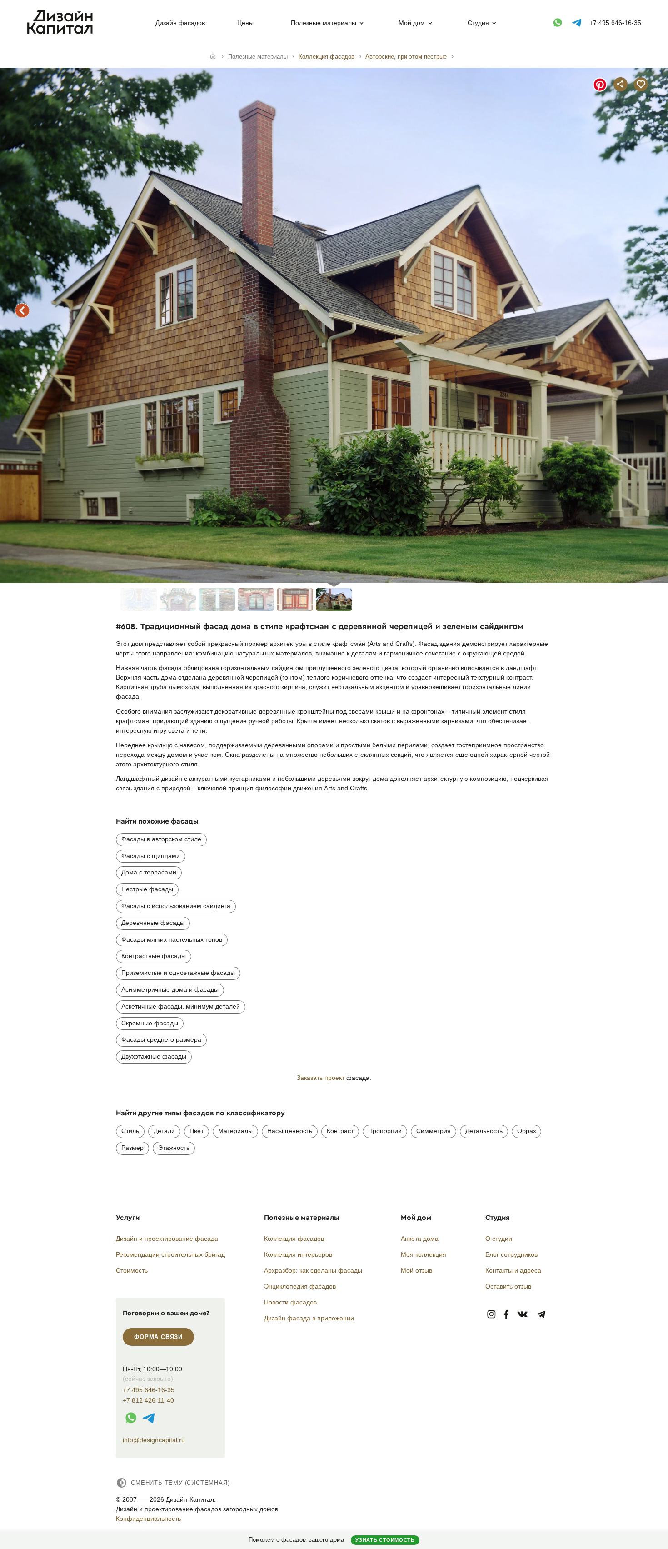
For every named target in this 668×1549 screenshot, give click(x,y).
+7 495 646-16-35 (615, 22)
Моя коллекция (423, 1254)
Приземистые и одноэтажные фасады (178, 972)
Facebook (506, 1315)
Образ (526, 1130)
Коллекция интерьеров (298, 1254)
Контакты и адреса (513, 1270)
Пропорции (385, 1130)
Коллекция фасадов (294, 1238)
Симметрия (433, 1130)
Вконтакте (523, 1315)
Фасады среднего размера (161, 1039)
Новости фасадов (290, 1302)
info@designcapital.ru (154, 1440)
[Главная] (212, 57)
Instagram (491, 1315)
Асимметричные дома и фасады (170, 989)
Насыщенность (289, 1130)
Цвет (196, 1130)
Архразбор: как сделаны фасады (313, 1270)
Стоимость (132, 1270)
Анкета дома (420, 1238)
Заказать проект (320, 1077)
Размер (132, 1147)
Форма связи (158, 1337)
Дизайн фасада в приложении (309, 1318)
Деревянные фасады (152, 922)
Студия (478, 22)
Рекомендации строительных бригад (170, 1254)
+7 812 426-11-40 (148, 1400)
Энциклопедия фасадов (300, 1286)
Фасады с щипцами (150, 855)
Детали (164, 1130)
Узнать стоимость (384, 1540)
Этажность (173, 1147)
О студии (498, 1238)
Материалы (235, 1130)
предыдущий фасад (22, 310)
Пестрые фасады (147, 889)
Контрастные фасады (153, 955)
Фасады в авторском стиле (161, 839)
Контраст (340, 1130)
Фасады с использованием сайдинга (175, 905)
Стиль (130, 1130)
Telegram (541, 1315)
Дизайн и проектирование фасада (167, 1238)
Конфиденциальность (148, 1518)
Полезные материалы (323, 22)
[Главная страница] (62, 32)
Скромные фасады (149, 1023)
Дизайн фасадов (180, 22)
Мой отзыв (416, 1270)
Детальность (484, 1130)
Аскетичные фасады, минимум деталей (180, 1006)
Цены (245, 22)
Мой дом (412, 22)
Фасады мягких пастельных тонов (171, 939)
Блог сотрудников (511, 1254)
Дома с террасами (148, 872)
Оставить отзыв (508, 1286)
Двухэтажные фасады (153, 1056)
